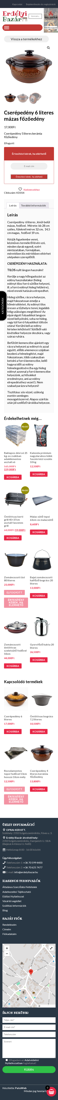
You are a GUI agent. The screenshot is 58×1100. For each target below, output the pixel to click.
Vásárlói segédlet (11, 901)
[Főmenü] (6, 27)
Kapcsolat (17, 4)
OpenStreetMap (47, 1006)
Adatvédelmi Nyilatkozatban (22, 1061)
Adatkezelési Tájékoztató (16, 891)
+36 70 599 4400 (32, 862)
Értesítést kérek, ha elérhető (29, 177)
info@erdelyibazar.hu (26, 872)
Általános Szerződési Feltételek (19, 886)
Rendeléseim (9, 924)
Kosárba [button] (13, 477)
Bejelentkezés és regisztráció (41, 4)
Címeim (6, 929)
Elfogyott (14, 592)
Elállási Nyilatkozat (13, 896)
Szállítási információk (14, 905)
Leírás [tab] (13, 205)
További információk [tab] (33, 205)
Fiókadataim (9, 933)
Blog (5, 910)
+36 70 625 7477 (32, 867)
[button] (48, 48)
